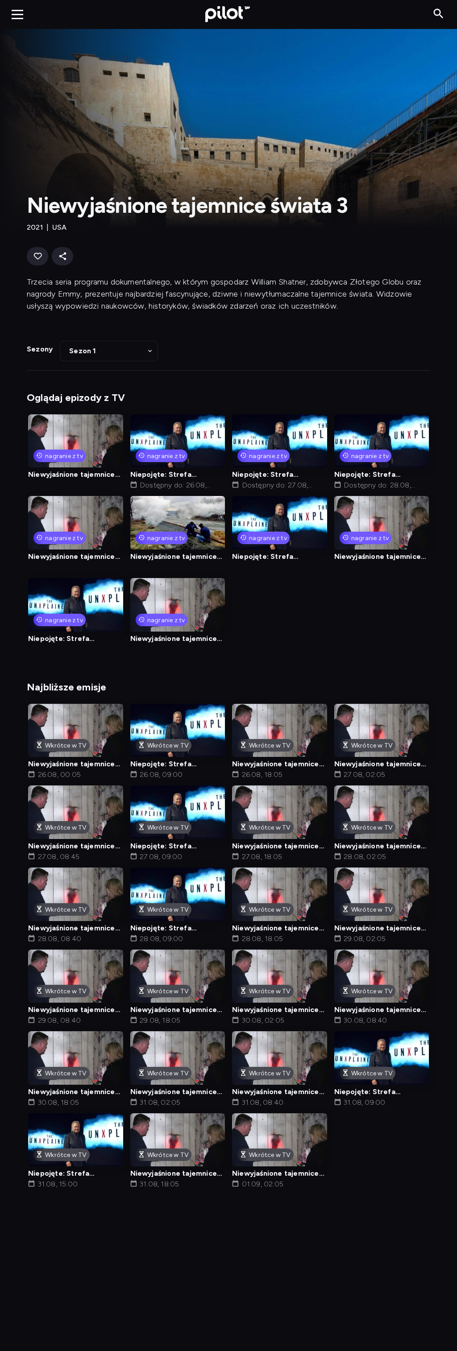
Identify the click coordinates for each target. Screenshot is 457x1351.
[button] (109, 351)
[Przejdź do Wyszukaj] (438, 14)
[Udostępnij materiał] (62, 256)
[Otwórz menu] (17, 14)
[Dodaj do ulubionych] (37, 256)
